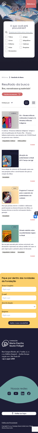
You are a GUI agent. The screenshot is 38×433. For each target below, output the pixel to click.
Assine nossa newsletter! (19, 323)
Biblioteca (31, 4)
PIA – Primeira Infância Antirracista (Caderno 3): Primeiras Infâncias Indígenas (27, 119)
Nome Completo (7, 286)
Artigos (25, 37)
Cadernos (26, 44)
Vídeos (10, 37)
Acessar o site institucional (18, 4)
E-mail (4, 294)
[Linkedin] (22, 393)
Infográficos (26, 40)
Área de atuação (7, 303)
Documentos (12, 51)
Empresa (5, 311)
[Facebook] (28, 393)
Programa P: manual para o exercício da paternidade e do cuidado (26, 194)
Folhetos (11, 44)
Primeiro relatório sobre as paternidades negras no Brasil (27, 232)
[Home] (4, 4)
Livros (10, 40)
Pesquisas (26, 47)
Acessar (32, 144)
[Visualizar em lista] (26, 102)
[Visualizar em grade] (33, 102)
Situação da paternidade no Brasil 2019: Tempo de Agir (26, 157)
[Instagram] (9, 393)
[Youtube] (16, 393)
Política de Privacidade (9, 423)
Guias (10, 47)
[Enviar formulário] (6, 32)
